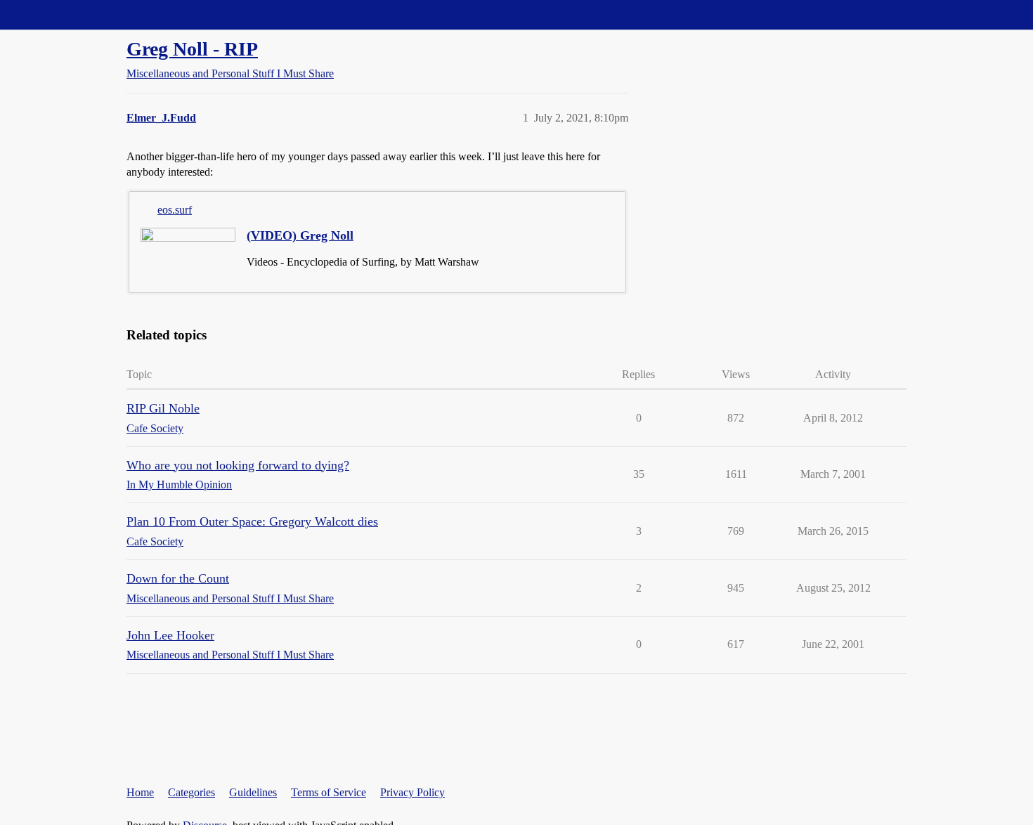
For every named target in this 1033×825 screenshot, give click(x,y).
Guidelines (253, 792)
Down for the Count (177, 578)
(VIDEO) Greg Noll (300, 235)
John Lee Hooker (170, 635)
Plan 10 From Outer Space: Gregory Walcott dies (252, 521)
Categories (191, 792)
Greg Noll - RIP (192, 49)
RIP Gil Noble (163, 408)
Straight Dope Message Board (74, 14)
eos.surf (174, 210)
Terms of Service (328, 792)
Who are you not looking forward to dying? (237, 465)
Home (140, 792)
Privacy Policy (412, 792)
